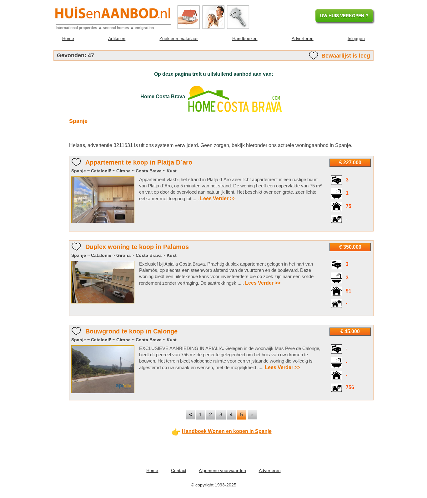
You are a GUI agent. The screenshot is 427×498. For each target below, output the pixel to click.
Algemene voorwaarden (222, 470)
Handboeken (245, 38)
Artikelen (116, 38)
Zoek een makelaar (178, 38)
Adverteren (303, 38)
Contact (178, 470)
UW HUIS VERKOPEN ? (344, 15)
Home (68, 38)
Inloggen (356, 38)
